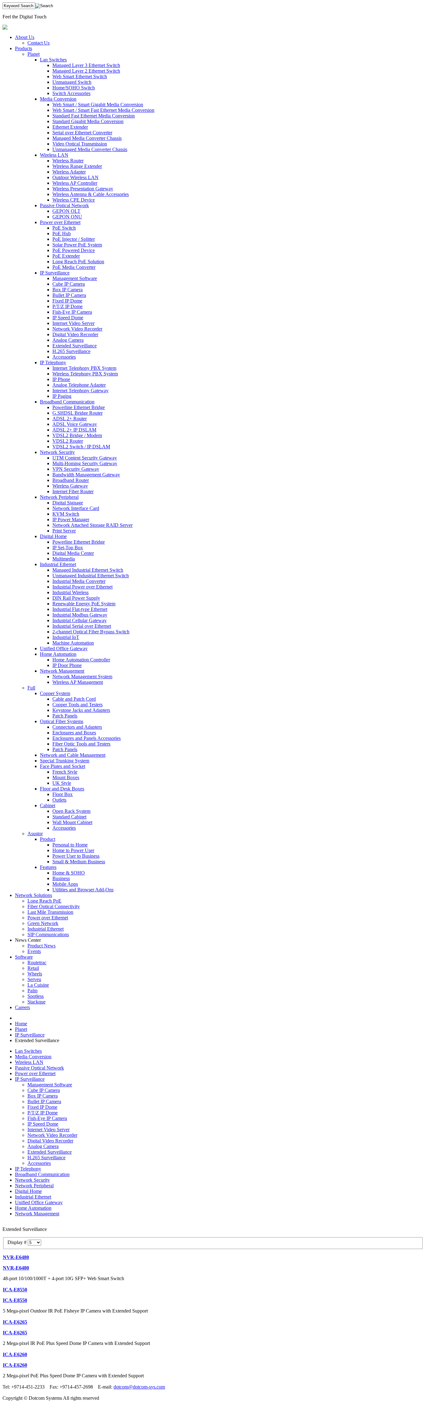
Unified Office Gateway (64, 648)
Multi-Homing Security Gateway (84, 463)
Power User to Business (75, 856)
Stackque (36, 1001)
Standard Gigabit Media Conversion (87, 121)
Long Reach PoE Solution (78, 261)
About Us (24, 37)
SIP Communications (48, 934)
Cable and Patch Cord (74, 699)
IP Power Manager (70, 519)
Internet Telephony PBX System (84, 368)
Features (48, 867)
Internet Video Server (73, 323)
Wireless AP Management (77, 682)
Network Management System (82, 676)
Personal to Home (70, 844)
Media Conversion (58, 99)
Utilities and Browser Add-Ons (83, 889)
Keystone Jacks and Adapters (81, 710)
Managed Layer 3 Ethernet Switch (86, 65)
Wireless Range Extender (77, 166)
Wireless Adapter (69, 171)
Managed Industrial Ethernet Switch (87, 570)
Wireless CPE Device (73, 200)
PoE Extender (66, 256)
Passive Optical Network (64, 205)
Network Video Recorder (77, 328)
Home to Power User (73, 850)
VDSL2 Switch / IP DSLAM (81, 446)
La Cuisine (38, 985)
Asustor (35, 833)
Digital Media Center (73, 553)
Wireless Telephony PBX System (85, 373)
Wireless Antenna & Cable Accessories (90, 194)
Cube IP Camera (68, 284)
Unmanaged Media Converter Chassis (89, 149)
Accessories (64, 357)
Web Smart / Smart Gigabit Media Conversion (97, 104)
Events (34, 951)
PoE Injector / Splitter (73, 239)
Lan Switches (53, 59)
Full (31, 687)
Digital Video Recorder (75, 334)
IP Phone (61, 379)
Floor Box (62, 794)
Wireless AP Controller (74, 183)
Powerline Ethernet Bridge (78, 407)
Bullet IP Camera (69, 295)
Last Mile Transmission (50, 912)
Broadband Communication (67, 401)
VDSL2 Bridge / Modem (77, 435)
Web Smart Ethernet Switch (79, 76)
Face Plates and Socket (62, 766)
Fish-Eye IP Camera (72, 312)
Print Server (64, 530)
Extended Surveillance (74, 345)
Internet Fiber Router (73, 491)
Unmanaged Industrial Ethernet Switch (90, 575)
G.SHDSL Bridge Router (77, 413)
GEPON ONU (67, 216)
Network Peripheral (59, 497)
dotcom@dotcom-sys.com (139, 1386)
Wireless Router (68, 160)
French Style (64, 771)
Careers (22, 1007)
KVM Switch (65, 514)
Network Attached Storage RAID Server (92, 525)
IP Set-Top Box (67, 547)
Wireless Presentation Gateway (82, 188)
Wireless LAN (54, 155)
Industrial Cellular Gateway (79, 620)
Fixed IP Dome (67, 300)
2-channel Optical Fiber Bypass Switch (90, 631)
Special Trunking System (64, 760)
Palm (32, 990)
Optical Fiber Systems (61, 721)
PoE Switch (64, 228)
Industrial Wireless (70, 592)
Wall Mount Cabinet (72, 822)
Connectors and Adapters (77, 727)
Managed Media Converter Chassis (87, 138)
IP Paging (61, 396)
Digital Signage (67, 502)
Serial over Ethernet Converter (82, 132)
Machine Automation (73, 643)
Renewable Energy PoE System (83, 603)
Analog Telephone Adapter (79, 385)
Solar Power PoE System (77, 244)
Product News (41, 945)
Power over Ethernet (60, 222)
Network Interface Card (75, 508)
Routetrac (36, 962)
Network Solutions (33, 895)
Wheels (34, 973)
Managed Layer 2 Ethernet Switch (86, 71)
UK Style (61, 783)
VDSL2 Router (67, 441)
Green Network (42, 923)
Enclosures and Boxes (74, 732)
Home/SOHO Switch (73, 87)
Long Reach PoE (44, 900)
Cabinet (47, 805)
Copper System (55, 693)
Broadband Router (70, 480)
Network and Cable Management (72, 755)
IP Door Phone (67, 665)
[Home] (4, 28)
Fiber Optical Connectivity (53, 906)
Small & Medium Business (78, 861)
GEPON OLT (66, 211)
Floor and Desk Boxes (62, 788)
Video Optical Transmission (79, 143)
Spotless (35, 996)
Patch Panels (64, 715)
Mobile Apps (65, 884)
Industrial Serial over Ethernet (81, 626)
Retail (33, 968)
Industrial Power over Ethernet (82, 586)
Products (23, 48)
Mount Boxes (65, 777)
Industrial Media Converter (78, 581)
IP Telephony (53, 362)
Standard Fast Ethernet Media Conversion (93, 115)
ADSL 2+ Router (69, 418)
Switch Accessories (71, 93)
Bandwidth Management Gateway (86, 474)
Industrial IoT (65, 637)
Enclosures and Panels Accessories (86, 738)
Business (61, 878)
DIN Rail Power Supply (76, 598)
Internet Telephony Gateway (80, 390)
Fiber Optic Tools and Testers (81, 743)
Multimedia (63, 558)
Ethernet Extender (70, 127)
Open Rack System (71, 811)
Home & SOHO (68, 872)
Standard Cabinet (69, 816)
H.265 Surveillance (71, 351)
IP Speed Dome (67, 317)
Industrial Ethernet (58, 564)
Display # (17, 1242)
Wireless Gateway (70, 486)
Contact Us (38, 42)
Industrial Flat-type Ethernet (79, 609)
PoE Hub (61, 233)
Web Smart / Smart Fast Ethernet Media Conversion (103, 110)
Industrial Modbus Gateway (79, 614)
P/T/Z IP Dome (67, 306)
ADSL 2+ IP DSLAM (74, 429)
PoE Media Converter (73, 267)
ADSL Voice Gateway (74, 424)
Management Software (74, 278)
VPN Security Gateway (75, 469)
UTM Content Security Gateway (84, 457)
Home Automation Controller (81, 659)
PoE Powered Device (73, 250)
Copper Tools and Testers (77, 704)
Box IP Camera (67, 289)
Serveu (34, 979)
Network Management (62, 671)
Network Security (57, 452)
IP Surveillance (55, 272)
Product (47, 839)
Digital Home (53, 536)
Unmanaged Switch (71, 82)
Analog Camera (68, 340)
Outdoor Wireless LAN (75, 177)
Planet (33, 54)
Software (24, 957)
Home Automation (58, 654)
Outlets (59, 800)
